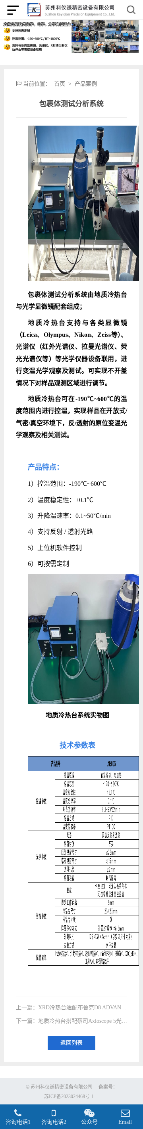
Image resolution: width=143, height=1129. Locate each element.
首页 (59, 84)
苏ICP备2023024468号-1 (69, 1096)
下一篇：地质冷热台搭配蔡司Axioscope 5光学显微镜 (71, 1021)
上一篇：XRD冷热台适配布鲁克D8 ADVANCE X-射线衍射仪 (71, 1008)
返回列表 (71, 1043)
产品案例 (86, 84)
